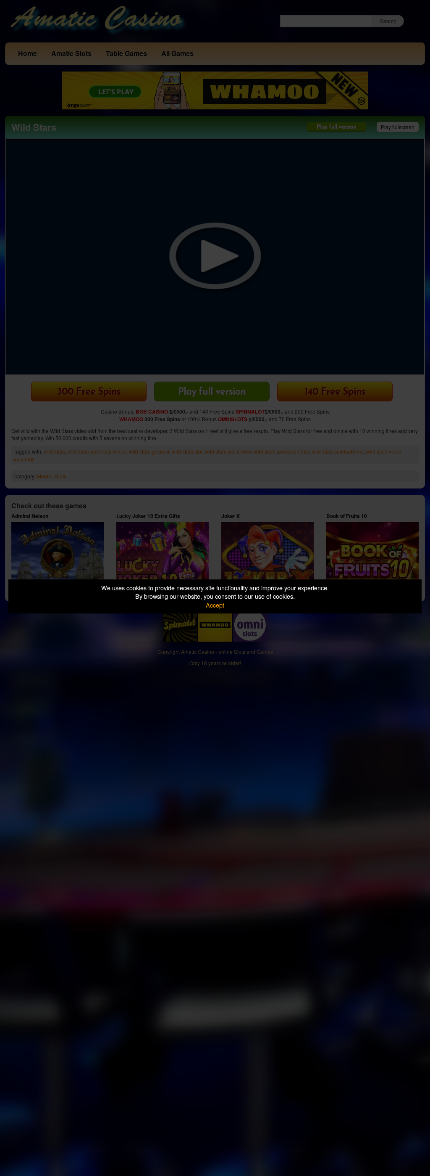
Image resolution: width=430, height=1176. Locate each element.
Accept (215, 604)
